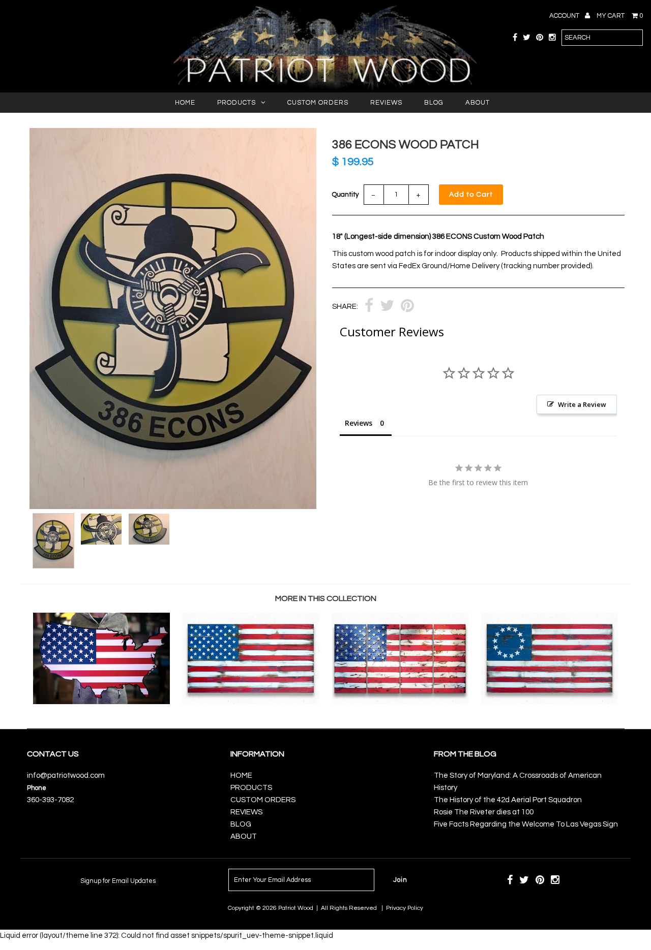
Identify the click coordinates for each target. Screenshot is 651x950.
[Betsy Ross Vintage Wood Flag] (549, 702)
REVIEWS (386, 102)
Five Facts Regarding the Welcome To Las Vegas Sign (526, 824)
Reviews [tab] (358, 423)
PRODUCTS (236, 102)
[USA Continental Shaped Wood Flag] (101, 702)
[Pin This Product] (407, 306)
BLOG (433, 102)
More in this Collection (325, 598)
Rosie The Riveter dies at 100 (484, 812)
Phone (36, 787)
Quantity (345, 194)
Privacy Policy (404, 908)
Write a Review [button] (582, 404)
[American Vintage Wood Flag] (250, 702)
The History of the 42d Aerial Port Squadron (508, 800)
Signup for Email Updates (118, 880)
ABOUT (477, 102)
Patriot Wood (295, 908)
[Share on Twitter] (387, 306)
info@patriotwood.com (66, 775)
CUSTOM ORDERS (317, 102)
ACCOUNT (565, 15)
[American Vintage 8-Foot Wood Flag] (400, 702)
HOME (185, 102)
